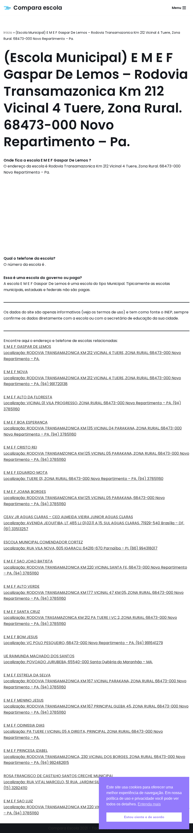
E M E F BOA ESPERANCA (26, 422)
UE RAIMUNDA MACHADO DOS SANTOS (39, 656)
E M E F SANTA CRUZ (22, 611)
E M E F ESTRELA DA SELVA (27, 675)
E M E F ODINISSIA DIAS (24, 725)
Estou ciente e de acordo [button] (144, 817)
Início (8, 32)
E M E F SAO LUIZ (18, 801)
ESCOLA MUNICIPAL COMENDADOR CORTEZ (43, 542)
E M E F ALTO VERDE (22, 586)
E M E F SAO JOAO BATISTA (28, 561)
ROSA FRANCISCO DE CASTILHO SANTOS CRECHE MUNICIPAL (58, 776)
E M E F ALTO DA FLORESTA (28, 397)
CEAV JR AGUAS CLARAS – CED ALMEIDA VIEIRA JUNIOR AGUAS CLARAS (68, 517)
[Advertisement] (96, 215)
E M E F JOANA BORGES (25, 491)
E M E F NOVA (16, 372)
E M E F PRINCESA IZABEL (26, 750)
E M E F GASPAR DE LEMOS (27, 346)
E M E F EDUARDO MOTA (26, 472)
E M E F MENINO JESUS (24, 700)
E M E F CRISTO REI (20, 447)
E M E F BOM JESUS (21, 637)
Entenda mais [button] (149, 804)
